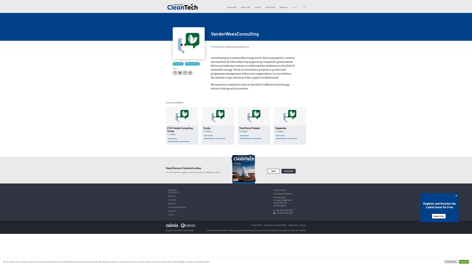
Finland (172, 134)
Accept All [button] (463, 262)
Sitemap (303, 225)
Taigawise (280, 128)
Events (258, 7)
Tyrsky (206, 128)
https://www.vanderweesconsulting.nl (225, 46)
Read (273, 171)
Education (270, 7)
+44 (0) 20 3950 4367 (284, 210)
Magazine (232, 7)
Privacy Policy (256, 225)
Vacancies (172, 211)
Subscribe (288, 171)
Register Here (439, 216)
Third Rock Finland (249, 128)
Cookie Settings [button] (450, 262)
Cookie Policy (293, 225)
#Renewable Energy (192, 64)
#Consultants (178, 64)
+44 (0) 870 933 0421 (284, 213)
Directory (245, 7)
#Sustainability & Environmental (178, 141)
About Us (284, 7)
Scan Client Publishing (177, 207)
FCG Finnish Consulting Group (180, 130)
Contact (171, 214)
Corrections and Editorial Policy (275, 225)
